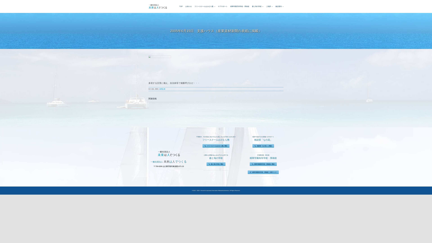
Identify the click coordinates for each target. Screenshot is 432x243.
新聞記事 (162, 89)
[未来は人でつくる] (157, 4)
